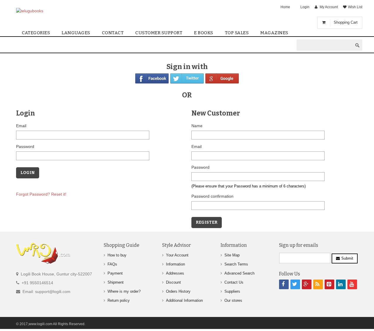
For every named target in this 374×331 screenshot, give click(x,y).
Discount (173, 282)
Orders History (178, 291)
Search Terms (236, 264)
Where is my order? (124, 291)
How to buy (117, 255)
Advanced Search (239, 273)
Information (175, 264)
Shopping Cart (346, 22)
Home (285, 7)
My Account (329, 7)
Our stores (233, 300)
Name (196, 125)
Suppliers (232, 291)
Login (304, 7)
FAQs (112, 264)
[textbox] (324, 45)
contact (113, 32)
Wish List (355, 7)
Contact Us (233, 282)
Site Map (232, 255)
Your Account (177, 255)
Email (21, 125)
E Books (203, 32)
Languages (76, 32)
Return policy (119, 300)
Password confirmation (212, 196)
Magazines (274, 32)
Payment (115, 273)
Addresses (175, 273)
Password (25, 146)
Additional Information (184, 300)
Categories (36, 32)
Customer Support (158, 32)
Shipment (116, 282)
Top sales (237, 32)
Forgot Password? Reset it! (41, 194)
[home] (44, 11)
